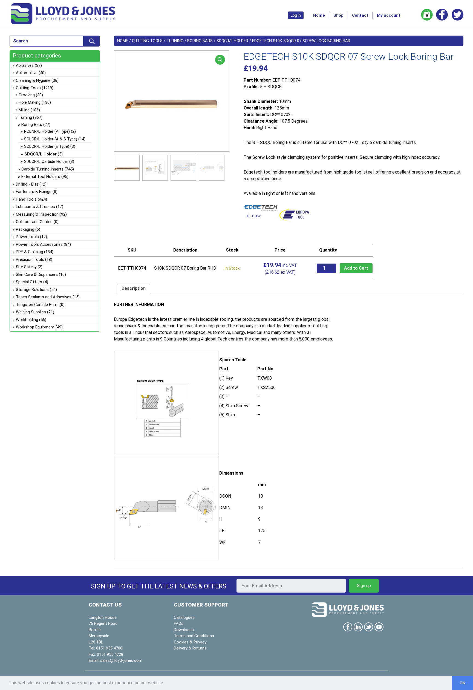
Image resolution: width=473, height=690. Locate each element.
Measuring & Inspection (37, 214)
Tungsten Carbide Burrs (37, 304)
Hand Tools (26, 199)
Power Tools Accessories (39, 244)
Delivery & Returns (190, 648)
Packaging (25, 229)
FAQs (178, 623)
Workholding (27, 319)
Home (319, 15)
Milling (24, 110)
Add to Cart (356, 268)
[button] (220, 60)
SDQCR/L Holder (232, 40)
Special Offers (29, 281)
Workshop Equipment (35, 327)
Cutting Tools (147, 40)
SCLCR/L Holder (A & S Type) (50, 139)
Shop (338, 15)
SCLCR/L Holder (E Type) (46, 146)
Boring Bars (200, 40)
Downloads (184, 629)
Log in (296, 15)
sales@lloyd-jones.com (121, 660)
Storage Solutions (32, 289)
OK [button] (462, 683)
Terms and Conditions (194, 635)
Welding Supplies (31, 312)
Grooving (27, 95)
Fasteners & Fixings (33, 191)
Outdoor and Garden (34, 221)
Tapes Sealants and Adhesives (43, 297)
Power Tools (27, 236)
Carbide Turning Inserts (42, 169)
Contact (360, 15)
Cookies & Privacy (190, 642)
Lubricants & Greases (35, 206)
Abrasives (25, 65)
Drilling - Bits (27, 184)
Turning (174, 40)
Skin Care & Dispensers (37, 274)
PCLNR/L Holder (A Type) (47, 131)
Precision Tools (30, 259)
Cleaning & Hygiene (33, 80)
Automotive (27, 72)
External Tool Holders (40, 176)
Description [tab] (134, 288)
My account (388, 15)
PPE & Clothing (29, 251)
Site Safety (26, 266)
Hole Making (30, 102)
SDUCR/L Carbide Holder (46, 161)
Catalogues (184, 617)
